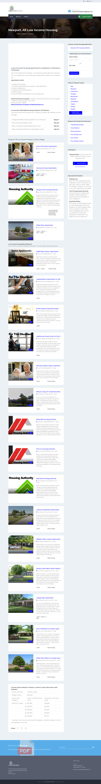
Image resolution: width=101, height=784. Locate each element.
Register (90, 1)
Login (85, 1)
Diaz (72, 86)
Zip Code (72, 65)
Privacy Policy (11, 773)
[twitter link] (22, 728)
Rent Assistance (76, 131)
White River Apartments (44, 225)
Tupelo (73, 104)
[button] (93, 747)
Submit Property (86, 16)
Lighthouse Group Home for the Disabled (50, 336)
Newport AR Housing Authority (47, 190)
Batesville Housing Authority (46, 419)
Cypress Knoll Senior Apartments (47, 510)
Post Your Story (81, 163)
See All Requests (80, 166)
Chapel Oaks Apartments (44, 598)
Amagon (73, 94)
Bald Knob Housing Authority (46, 478)
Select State (73, 57)
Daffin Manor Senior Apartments (47, 251)
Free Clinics (74, 138)
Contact (26, 16)
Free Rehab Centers (77, 141)
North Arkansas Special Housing (47, 308)
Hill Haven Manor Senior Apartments (48, 366)
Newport (30, 33)
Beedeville (74, 96)
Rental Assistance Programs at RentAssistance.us (27, 104)
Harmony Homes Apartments (46, 168)
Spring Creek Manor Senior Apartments (49, 568)
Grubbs (73, 106)
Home (11, 16)
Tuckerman (74, 91)
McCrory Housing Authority (45, 449)
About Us (18, 16)
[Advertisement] (36, 56)
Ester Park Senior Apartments (46, 146)
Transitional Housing (77, 124)
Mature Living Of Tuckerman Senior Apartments (52, 392)
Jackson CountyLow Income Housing (76, 113)
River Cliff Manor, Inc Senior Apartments (50, 629)
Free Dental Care (76, 134)
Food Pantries (75, 128)
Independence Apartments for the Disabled (51, 279)
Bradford (73, 99)
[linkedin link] (26, 728)
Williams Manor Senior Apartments (48, 539)
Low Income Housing (49, 781)
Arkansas (24, 33)
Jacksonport (74, 101)
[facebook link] (18, 728)
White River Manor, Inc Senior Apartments (50, 658)
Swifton (73, 109)
